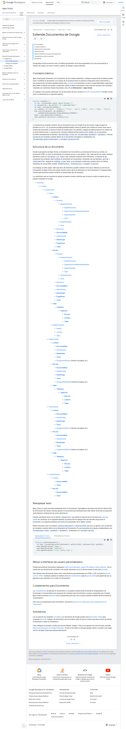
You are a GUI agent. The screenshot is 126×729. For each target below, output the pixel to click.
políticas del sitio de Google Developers (87, 653)
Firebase (71, 713)
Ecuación (59, 200)
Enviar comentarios (103, 35)
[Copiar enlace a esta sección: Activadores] (48, 612)
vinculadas (57, 617)
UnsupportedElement (63, 361)
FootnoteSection (54, 474)
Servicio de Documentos (93, 92)
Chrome (62, 713)
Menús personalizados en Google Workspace (48, 628)
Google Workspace (50, 29)
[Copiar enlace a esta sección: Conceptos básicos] (56, 73)
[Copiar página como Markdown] (41, 38)
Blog (91, 693)
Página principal (37, 2)
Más (58, 2)
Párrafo (59, 329)
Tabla (58, 336)
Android (53, 713)
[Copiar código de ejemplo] (111, 98)
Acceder (121, 2)
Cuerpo (51, 193)
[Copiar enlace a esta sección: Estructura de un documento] (66, 147)
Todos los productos (57, 717)
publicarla (52, 595)
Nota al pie (60, 229)
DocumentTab (49, 190)
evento (44, 619)
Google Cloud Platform (85, 713)
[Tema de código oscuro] (108, 98)
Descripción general (9, 13)
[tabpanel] (73, 547)
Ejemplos (41, 13)
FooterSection (53, 407)
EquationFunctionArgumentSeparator (76, 211)
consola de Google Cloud (67, 699)
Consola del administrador (67, 693)
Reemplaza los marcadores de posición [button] (63, 536)
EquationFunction (66, 204)
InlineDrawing (61, 236)
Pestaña (43, 186)
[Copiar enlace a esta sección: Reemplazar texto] (53, 503)
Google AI (99, 713)
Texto (66, 218)
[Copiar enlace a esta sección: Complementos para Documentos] (71, 586)
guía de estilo (91, 576)
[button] (11, 32)
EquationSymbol (69, 215)
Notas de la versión (35, 699)
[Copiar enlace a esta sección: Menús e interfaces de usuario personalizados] (84, 562)
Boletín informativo (96, 696)
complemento (75, 576)
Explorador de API (64, 702)
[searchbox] (13, 19)
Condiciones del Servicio (36, 705)
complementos (41, 591)
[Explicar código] (105, 98)
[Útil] (108, 29)
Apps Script (50, 2)
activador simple (96, 617)
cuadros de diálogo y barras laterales (93, 567)
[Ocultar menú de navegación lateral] (24, 725)
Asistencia (51, 13)
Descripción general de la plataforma (40, 693)
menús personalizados (72, 567)
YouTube (93, 702)
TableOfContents (58, 325)
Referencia (30, 13)
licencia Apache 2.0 (44, 653)
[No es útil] (111, 29)
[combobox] (90, 2)
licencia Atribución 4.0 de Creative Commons (85, 651)
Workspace (19, 2)
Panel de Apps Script (65, 696)
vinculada (70, 83)
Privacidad (41, 725)
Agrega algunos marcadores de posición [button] (44, 536)
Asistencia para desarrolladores (39, 702)
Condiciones (32, 725)
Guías (21, 13)
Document (40, 183)
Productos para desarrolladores (38, 696)
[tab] (43, 535)
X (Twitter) (93, 699)
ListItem (59, 332)
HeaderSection (54, 339)
